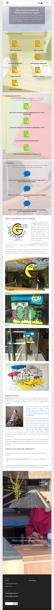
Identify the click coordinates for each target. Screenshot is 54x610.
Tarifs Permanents (15, 50)
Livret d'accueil (38, 50)
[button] (39, 3)
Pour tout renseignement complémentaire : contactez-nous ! (27, 545)
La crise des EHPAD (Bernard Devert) (27, 141)
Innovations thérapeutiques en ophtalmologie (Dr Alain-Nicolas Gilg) (27, 113)
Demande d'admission (15, 63)
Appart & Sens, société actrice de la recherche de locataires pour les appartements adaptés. (27, 210)
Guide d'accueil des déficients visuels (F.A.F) (27, 154)
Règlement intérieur (15, 89)
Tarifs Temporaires (38, 76)
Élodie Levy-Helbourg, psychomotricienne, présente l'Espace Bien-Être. (27, 195)
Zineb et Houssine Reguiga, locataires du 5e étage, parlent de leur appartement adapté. (27, 181)
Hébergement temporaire (38, 63)
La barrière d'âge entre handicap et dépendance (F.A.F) (27, 127)
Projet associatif (15, 76)
